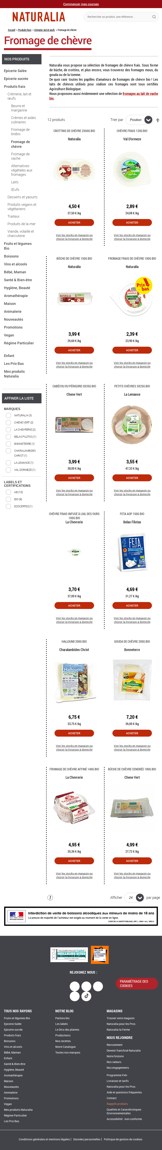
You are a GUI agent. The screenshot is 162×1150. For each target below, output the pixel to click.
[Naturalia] (39, 17)
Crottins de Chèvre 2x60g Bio (74, 131)
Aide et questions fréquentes (124, 1092)
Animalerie (13, 311)
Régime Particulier (15, 1115)
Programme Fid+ (117, 1075)
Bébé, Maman (15, 272)
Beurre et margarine (19, 108)
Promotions (13, 327)
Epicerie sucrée (16, 78)
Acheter (74, 222)
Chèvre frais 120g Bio (132, 131)
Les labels (61, 1024)
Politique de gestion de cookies (123, 1139)
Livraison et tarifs (118, 1081)
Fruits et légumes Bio (17, 1018)
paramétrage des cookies (134, 983)
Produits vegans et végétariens (22, 206)
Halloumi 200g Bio (74, 641)
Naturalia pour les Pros (121, 1024)
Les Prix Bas (14, 363)
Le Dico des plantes (67, 1029)
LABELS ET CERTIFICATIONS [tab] (17, 483)
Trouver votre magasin (121, 1018)
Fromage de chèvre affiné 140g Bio (74, 769)
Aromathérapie (16, 295)
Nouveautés (14, 319)
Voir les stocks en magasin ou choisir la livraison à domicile (74, 237)
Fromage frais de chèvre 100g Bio (132, 258)
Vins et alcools (16, 264)
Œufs (15, 189)
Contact (112, 1098)
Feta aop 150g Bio (132, 514)
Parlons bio (62, 1018)
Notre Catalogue (65, 1047)
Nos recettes (63, 1041)
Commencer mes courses (81, 4)
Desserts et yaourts (23, 197)
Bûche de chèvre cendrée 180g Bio (132, 769)
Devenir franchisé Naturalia (124, 1050)
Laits (15, 182)
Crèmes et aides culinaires (23, 120)
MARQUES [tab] (12, 409)
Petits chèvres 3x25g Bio (132, 386)
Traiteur (14, 216)
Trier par (116, 120)
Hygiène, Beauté (17, 287)
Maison (10, 303)
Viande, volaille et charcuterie (21, 233)
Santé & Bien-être (18, 279)
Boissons (11, 256)
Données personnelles (86, 1139)
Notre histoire (115, 1056)
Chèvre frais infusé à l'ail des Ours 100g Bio (74, 516)
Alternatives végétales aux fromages (21, 170)
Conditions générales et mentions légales (44, 1139)
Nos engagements (118, 1067)
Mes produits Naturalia (14, 373)
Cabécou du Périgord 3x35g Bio (74, 386)
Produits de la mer (22, 224)
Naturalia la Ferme (118, 1029)
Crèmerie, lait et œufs (44, 30)
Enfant (9, 355)
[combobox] (121, 17)
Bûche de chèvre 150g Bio (74, 258)
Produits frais (24, 30)
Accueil (11, 30)
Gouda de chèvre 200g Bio (132, 641)
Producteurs (63, 1035)
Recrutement (114, 1045)
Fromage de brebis (20, 131)
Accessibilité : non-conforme (124, 1119)
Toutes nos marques (67, 1052)
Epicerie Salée (15, 70)
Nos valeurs (114, 1062)
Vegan (9, 335)
